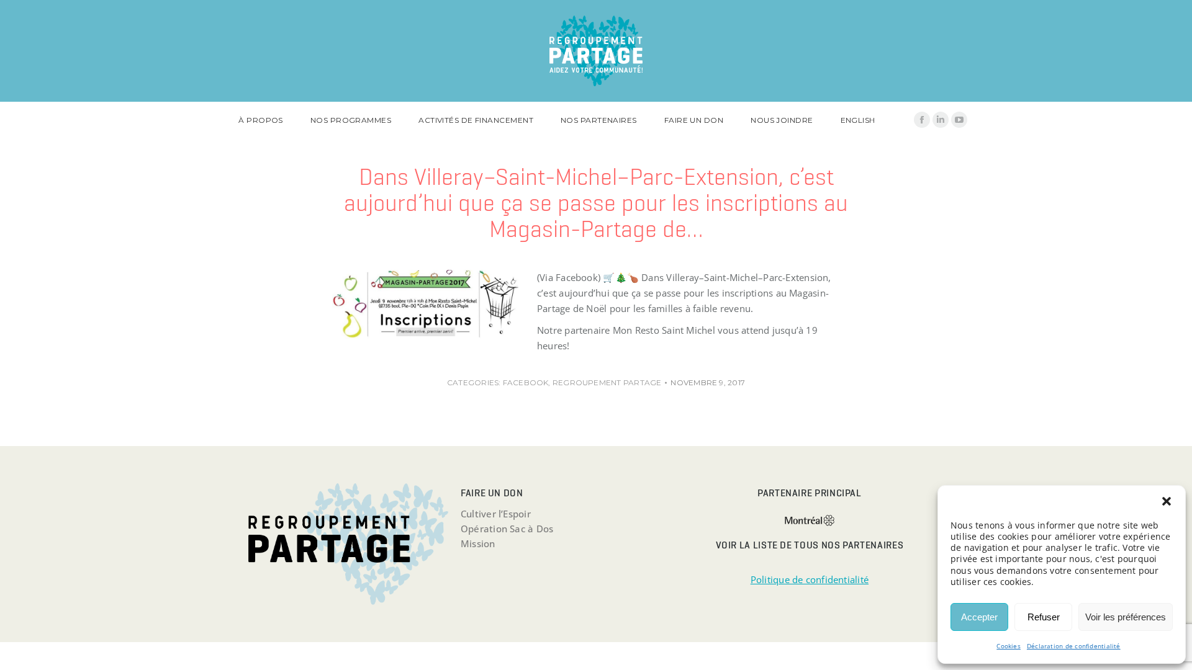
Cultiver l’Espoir (496, 513)
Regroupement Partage (607, 382)
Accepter (979, 617)
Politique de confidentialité (810, 579)
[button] (1166, 501)
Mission (478, 543)
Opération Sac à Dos (507, 528)
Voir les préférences (1125, 617)
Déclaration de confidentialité (1074, 645)
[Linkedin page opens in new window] (940, 120)
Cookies (1008, 645)
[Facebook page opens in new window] (922, 120)
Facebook (526, 382)
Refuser (1043, 617)
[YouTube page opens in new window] (959, 120)
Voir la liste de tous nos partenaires (810, 545)
